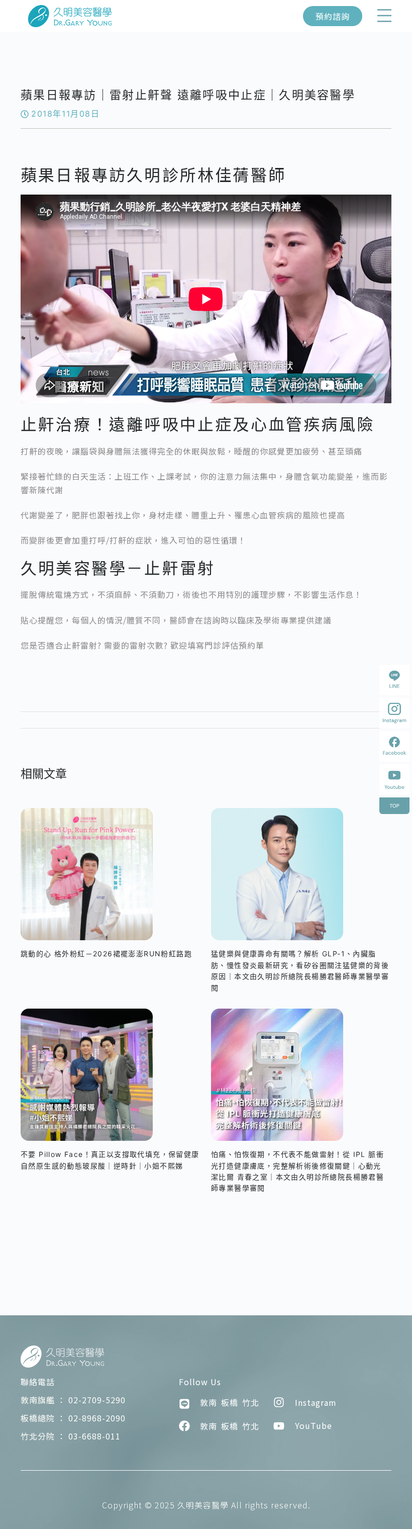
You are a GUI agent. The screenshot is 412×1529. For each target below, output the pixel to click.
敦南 (208, 1402)
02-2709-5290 (73, 1400)
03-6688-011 (71, 1436)
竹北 (250, 1402)
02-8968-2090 (73, 1418)
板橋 (229, 1402)
